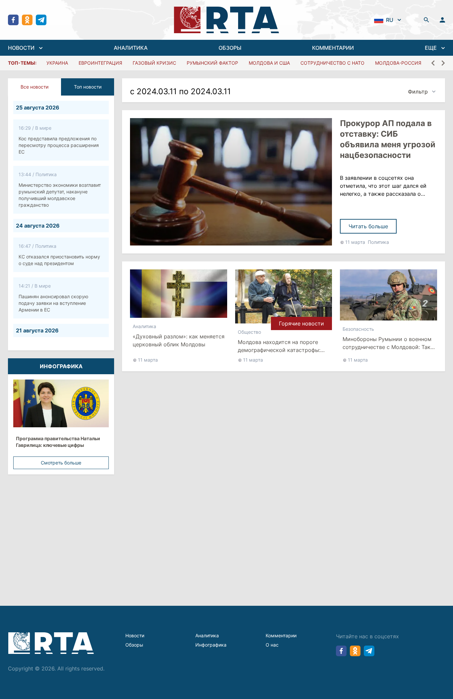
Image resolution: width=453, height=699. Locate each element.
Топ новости (87, 87)
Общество (249, 332)
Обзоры (134, 645)
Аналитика (144, 326)
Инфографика (211, 645)
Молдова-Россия (398, 63)
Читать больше (368, 226)
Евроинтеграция (100, 63)
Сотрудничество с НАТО (332, 63)
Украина (57, 63)
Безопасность (358, 329)
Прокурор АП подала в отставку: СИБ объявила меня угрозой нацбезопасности (387, 139)
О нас (272, 645)
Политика (378, 242)
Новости (134, 635)
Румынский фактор (212, 63)
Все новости (34, 87)
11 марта (355, 242)
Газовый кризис (154, 63)
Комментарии (281, 635)
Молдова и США (269, 63)
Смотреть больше (61, 462)
